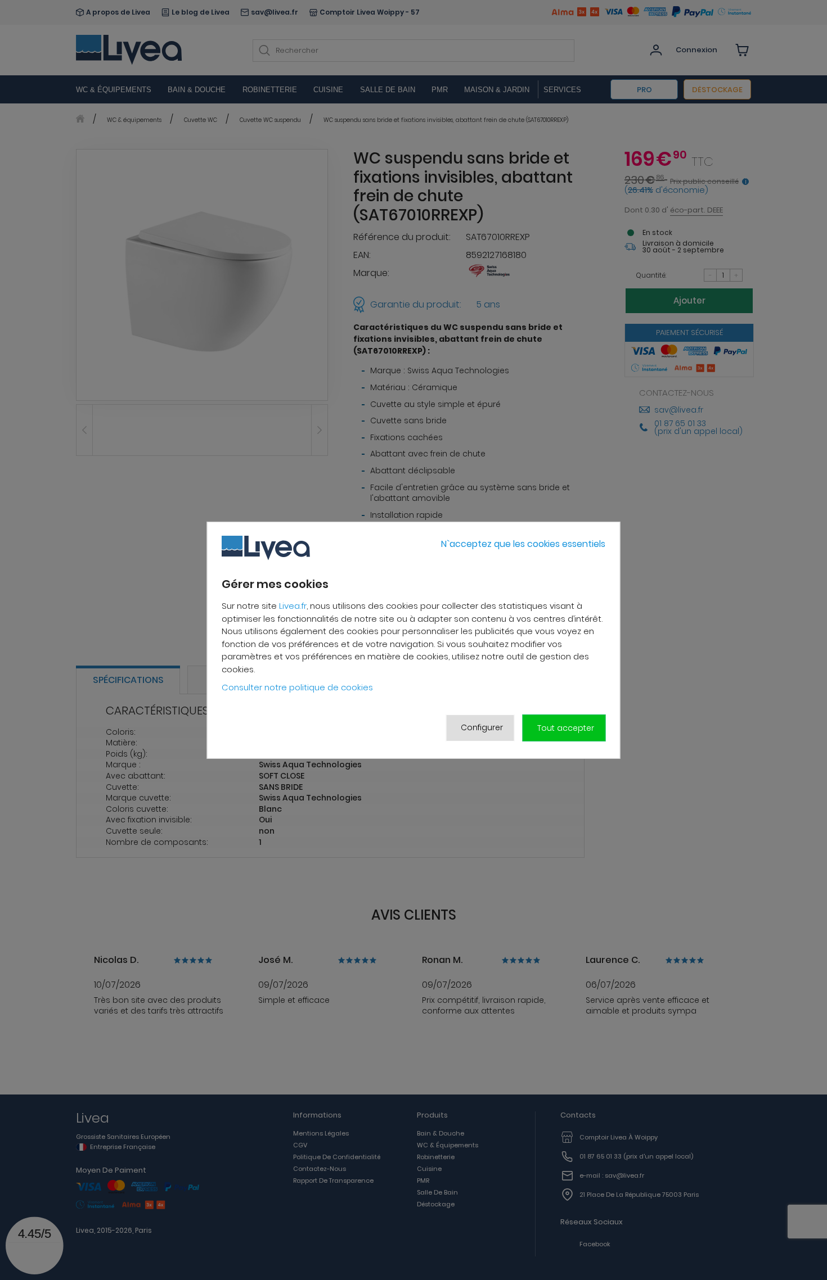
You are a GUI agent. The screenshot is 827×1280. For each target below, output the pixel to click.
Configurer (482, 727)
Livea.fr (293, 606)
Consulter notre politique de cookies (297, 687)
